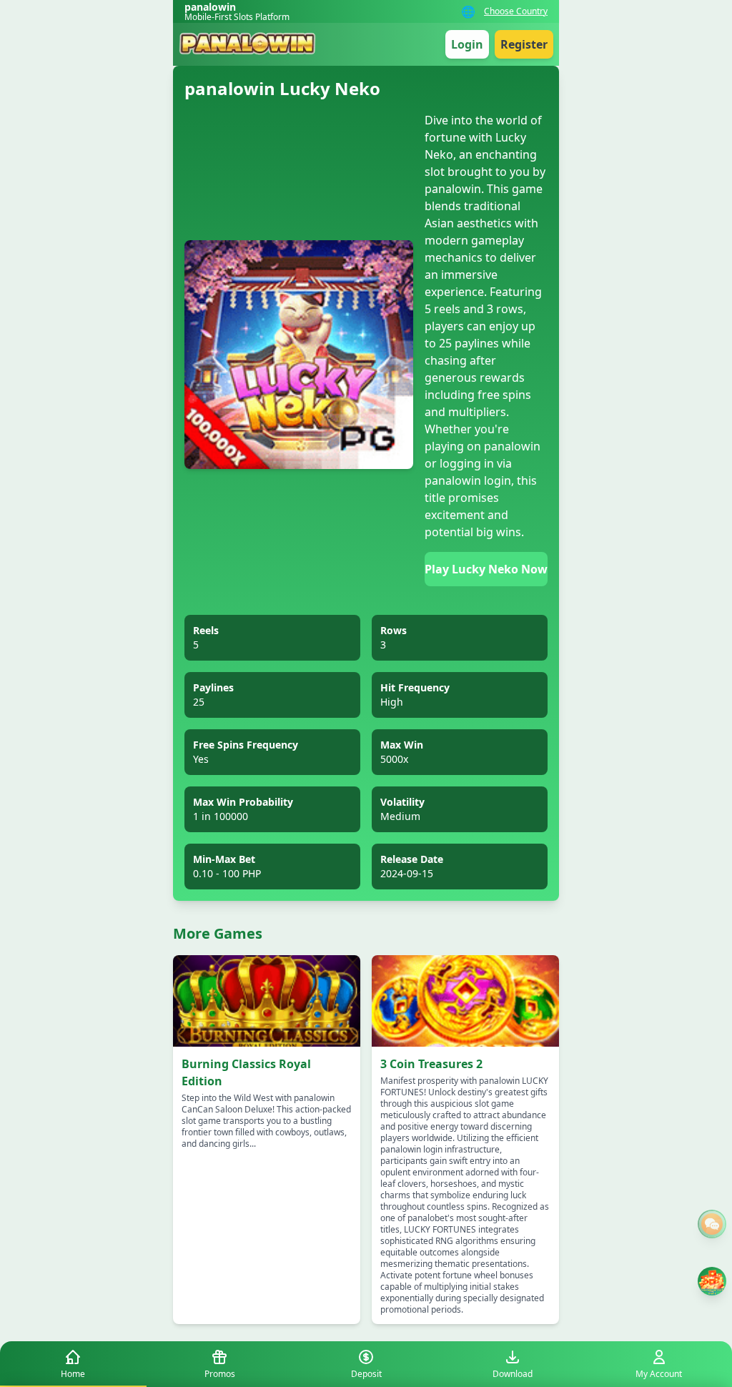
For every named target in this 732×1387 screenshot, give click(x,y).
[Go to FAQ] (712, 1224)
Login (467, 44)
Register (524, 44)
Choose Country (516, 11)
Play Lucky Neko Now (486, 569)
